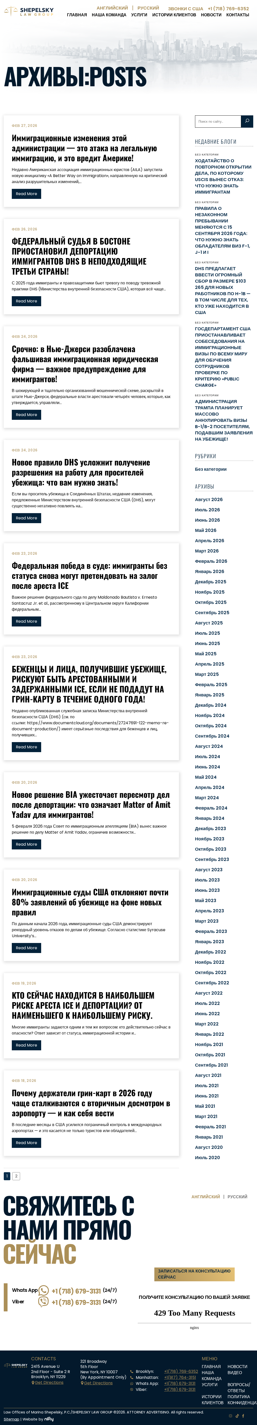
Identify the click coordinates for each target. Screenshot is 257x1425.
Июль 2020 (207, 1157)
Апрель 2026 (209, 540)
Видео (235, 1373)
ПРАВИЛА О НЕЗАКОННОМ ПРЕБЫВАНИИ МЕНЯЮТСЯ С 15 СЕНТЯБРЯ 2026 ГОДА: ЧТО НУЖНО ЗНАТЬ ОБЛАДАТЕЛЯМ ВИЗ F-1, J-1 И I (222, 230)
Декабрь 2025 (210, 582)
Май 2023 (205, 900)
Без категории (211, 469)
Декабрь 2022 (210, 952)
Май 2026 (206, 530)
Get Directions (49, 1382)
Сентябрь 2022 (212, 983)
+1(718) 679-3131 (180, 1383)
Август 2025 (209, 623)
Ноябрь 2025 (210, 592)
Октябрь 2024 (211, 726)
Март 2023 (207, 921)
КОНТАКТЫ (237, 15)
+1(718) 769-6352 (181, 1371)
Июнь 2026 (207, 520)
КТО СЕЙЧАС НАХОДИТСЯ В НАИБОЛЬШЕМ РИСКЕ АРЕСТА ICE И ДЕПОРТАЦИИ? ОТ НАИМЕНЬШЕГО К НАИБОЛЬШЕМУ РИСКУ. (83, 1005)
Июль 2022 (207, 1003)
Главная (77, 15)
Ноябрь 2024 (210, 715)
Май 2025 (206, 654)
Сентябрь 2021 (211, 1065)
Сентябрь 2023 (212, 859)
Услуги (139, 15)
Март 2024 (207, 798)
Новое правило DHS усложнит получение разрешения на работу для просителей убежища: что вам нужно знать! (81, 472)
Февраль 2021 (210, 1127)
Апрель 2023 (209, 911)
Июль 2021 (207, 1085)
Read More (26, 194)
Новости (211, 15)
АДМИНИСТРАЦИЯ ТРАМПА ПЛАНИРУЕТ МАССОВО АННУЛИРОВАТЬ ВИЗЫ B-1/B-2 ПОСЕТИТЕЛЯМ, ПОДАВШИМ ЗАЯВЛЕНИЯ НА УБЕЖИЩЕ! (224, 420)
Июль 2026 (207, 510)
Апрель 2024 (209, 787)
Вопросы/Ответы (239, 1388)
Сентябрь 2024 (212, 736)
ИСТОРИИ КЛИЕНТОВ (174, 15)
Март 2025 (207, 674)
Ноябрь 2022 (209, 962)
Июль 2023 (207, 880)
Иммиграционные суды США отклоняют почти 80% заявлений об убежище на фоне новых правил (90, 902)
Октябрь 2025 (211, 602)
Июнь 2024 (207, 767)
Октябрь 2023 (210, 849)
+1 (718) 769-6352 (228, 9)
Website (30, 1419)
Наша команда (109, 15)
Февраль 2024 (211, 808)
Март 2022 (207, 1024)
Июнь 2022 (207, 1013)
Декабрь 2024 (210, 705)
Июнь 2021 (207, 1096)
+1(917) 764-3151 (180, 1377)
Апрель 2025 (209, 664)
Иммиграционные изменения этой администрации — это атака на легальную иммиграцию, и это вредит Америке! (84, 148)
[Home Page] (29, 15)
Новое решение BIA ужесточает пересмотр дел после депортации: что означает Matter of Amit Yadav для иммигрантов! (91, 804)
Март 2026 (207, 551)
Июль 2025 (207, 633)
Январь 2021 (209, 1137)
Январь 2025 (209, 695)
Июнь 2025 (207, 643)
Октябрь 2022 (210, 972)
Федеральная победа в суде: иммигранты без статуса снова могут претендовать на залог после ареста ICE (89, 575)
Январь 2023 (209, 941)
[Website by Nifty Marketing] (48, 1419)
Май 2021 (205, 1106)
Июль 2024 (207, 756)
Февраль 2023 (211, 931)
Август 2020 (209, 1147)
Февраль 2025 (211, 684)
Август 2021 (208, 1075)
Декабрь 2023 (210, 828)
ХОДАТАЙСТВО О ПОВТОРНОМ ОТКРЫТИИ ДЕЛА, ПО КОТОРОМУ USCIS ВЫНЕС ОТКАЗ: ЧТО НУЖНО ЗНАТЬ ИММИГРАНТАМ (223, 176)
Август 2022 (209, 993)
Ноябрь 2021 (209, 1044)
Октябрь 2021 (210, 1055)
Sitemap (11, 1419)
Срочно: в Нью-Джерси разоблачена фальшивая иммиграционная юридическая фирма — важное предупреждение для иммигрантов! (85, 363)
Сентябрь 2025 (212, 612)
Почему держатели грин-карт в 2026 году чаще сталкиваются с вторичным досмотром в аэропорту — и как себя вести (91, 1103)
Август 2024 (209, 746)
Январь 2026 (209, 571)
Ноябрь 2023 (209, 839)
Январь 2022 (209, 1034)
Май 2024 (206, 777)
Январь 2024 (209, 818)
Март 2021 (206, 1116)
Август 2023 (209, 869)
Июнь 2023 (207, 890)
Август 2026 (209, 499)
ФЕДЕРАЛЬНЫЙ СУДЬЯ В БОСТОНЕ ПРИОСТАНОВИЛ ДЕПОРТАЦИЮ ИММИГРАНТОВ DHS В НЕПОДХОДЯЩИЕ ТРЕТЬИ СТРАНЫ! (79, 256)
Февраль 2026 (211, 561)
